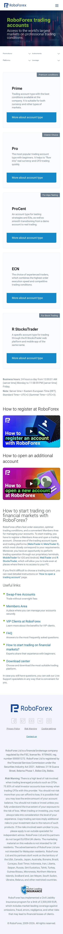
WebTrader (45, 557)
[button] (15, 5)
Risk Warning (30, 728)
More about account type (27, 117)
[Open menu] (57, 5)
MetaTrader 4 (35, 544)
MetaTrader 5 (51, 544)
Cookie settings (48, 728)
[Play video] (31, 431)
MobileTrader (10, 557)
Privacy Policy (13, 728)
